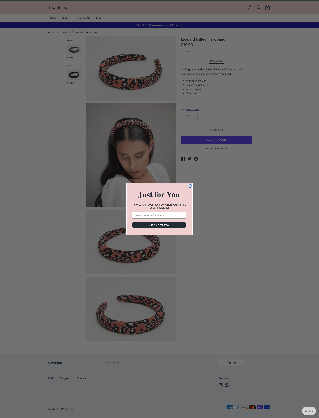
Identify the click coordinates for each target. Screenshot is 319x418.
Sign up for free (159, 225)
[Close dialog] (189, 186)
